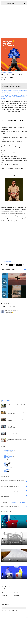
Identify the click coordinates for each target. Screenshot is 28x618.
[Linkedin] (9, 610)
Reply (6, 314)
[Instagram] (6, 610)
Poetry (5, 72)
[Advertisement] (14, 22)
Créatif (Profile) (7, 457)
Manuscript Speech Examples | (11, 559)
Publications (10, 72)
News (5, 465)
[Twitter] (13, 610)
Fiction (5, 461)
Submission (16, 595)
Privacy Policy (5, 598)
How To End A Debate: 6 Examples (12, 576)
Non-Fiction (6, 466)
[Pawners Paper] (11, 4)
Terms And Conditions (19, 598)
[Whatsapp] (16, 610)
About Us (16, 592)
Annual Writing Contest (8, 450)
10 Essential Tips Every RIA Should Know (16, 433)
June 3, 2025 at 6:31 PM (14, 310)
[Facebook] (2, 610)
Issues (5, 464)
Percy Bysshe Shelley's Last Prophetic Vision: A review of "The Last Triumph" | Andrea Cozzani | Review (13, 97)
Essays (5, 458)
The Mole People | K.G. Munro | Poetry (12, 93)
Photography (6, 469)
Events (5, 459)
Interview (6, 463)
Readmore (3, 528)
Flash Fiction (6, 462)
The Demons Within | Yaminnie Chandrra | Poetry (14, 90)
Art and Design (7, 451)
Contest (5, 455)
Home (2, 72)
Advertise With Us (7, 261)
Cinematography (7, 454)
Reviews (5, 471)
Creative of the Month (8, 456)
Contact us (4, 595)
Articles (5, 452)
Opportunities (6, 467)
